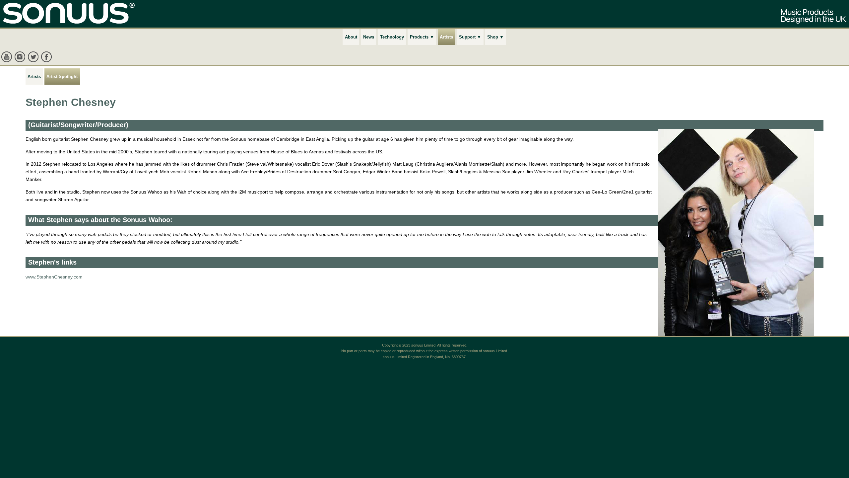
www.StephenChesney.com (54, 276)
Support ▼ (470, 37)
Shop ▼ (495, 37)
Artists (446, 37)
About (351, 37)
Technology (392, 37)
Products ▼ (422, 37)
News (368, 37)
